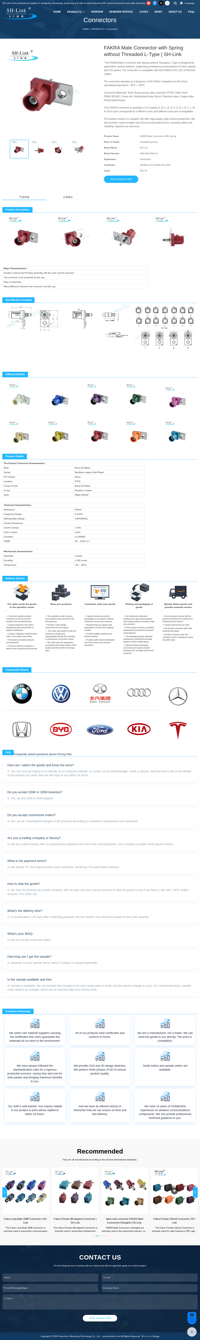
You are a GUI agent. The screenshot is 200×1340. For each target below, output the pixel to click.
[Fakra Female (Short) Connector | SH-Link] (174, 1191)
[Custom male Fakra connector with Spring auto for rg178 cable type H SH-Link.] (178, 399)
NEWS (158, 11)
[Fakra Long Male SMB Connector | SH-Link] (25, 1191)
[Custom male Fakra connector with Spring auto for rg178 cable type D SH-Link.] (100, 396)
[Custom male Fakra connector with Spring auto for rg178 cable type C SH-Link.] (61, 396)
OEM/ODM (97, 11)
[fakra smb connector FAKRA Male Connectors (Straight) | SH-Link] (125, 1191)
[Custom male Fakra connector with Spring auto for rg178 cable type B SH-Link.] (22, 396)
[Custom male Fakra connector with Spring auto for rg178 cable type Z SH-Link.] (178, 433)
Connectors (112, 29)
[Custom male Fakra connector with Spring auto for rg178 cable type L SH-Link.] (100, 433)
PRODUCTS (74, 12)
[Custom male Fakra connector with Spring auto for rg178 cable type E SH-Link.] (139, 396)
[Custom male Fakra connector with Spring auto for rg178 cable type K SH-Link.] (61, 433)
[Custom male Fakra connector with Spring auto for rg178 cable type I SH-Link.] (22, 433)
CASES (143, 11)
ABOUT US (175, 11)
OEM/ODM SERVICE (121, 11)
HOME (57, 11)
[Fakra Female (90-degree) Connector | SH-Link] (75, 1191)
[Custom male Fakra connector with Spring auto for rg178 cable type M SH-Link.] (139, 433)
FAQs (191, 11)
